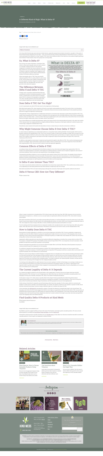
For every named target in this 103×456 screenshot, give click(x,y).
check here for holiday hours (39, 429)
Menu (39, 3)
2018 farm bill (33, 288)
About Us (50, 426)
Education (50, 424)
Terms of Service (55, 449)
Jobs (64, 3)
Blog (68, 3)
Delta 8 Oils (56, 312)
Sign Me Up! (80, 429)
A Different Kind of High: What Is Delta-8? (32, 32)
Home (29, 3)
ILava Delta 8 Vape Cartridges (41, 312)
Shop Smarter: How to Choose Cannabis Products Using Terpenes (29, 356)
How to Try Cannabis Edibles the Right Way (73, 356)
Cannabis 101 (22, 16)
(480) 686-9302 (90, 3)
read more (21, 377)
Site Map (65, 449)
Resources (58, 3)
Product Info (50, 3)
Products (50, 422)
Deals (44, 3)
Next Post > (55, 339)
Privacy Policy (80, 431)
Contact (73, 3)
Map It (43, 419)
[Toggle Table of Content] (81, 50)
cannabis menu (50, 314)
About (34, 3)
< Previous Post (48, 339)
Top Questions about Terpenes (51, 356)
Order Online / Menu (53, 417)
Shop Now (81, 2)
